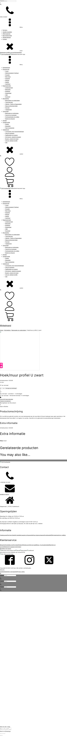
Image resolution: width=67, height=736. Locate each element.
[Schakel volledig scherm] (1, 733)
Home (1, 330)
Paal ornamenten (9, 128)
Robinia (7, 80)
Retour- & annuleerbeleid (42, 545)
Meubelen (8, 126)
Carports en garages (10, 115)
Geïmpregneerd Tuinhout (12, 73)
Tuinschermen (9, 102)
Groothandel (47, 535)
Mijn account (11, 52)
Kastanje (7, 78)
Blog (64, 535)
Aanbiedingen (6, 67)
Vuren (6, 71)
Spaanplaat (8, 93)
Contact (5, 39)
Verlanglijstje (18, 52)
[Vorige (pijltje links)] (0, 735)
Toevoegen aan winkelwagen (11, 388)
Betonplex (8, 89)
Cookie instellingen (5, 566)
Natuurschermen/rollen (11, 106)
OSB (6, 95)
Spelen (7, 124)
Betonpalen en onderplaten (12, 100)
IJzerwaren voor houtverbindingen (14, 131)
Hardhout (7, 84)
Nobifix (7, 82)
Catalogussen (3, 535)
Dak (6, 142)
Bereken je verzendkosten (5, 401)
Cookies (2, 571)
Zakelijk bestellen (7, 32)
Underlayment (9, 87)
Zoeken (2, 1)
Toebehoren (8, 109)
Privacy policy (21, 571)
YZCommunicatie (9, 570)
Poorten (7, 107)
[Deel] (3, 733)
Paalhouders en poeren (11, 135)
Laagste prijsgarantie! (27, 535)
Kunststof (7, 96)
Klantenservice (4, 52)
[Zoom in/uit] (0, 733)
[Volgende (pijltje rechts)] (1, 735)
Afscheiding (6, 98)
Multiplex (7, 91)
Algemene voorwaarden (10, 571)
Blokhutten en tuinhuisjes (12, 113)
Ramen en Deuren (10, 118)
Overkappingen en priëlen (12, 117)
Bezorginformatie (7, 35)
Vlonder (5, 120)
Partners (5, 30)
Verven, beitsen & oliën (11, 140)
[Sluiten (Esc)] (4, 733)
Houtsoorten (6, 69)
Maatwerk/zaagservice (10, 547)
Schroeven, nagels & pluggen (13, 137)
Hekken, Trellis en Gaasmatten (13, 104)
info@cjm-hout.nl (4, 494)
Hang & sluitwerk (9, 133)
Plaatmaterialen (7, 86)
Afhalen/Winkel (7, 37)
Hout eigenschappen (38, 535)
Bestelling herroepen (5, 548)
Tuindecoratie (6, 122)
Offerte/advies (6, 33)
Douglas (7, 75)
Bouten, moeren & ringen (11, 139)
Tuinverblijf (6, 111)
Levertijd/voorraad (31, 545)
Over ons (60, 535)
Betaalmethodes (4, 545)
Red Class (8, 76)
